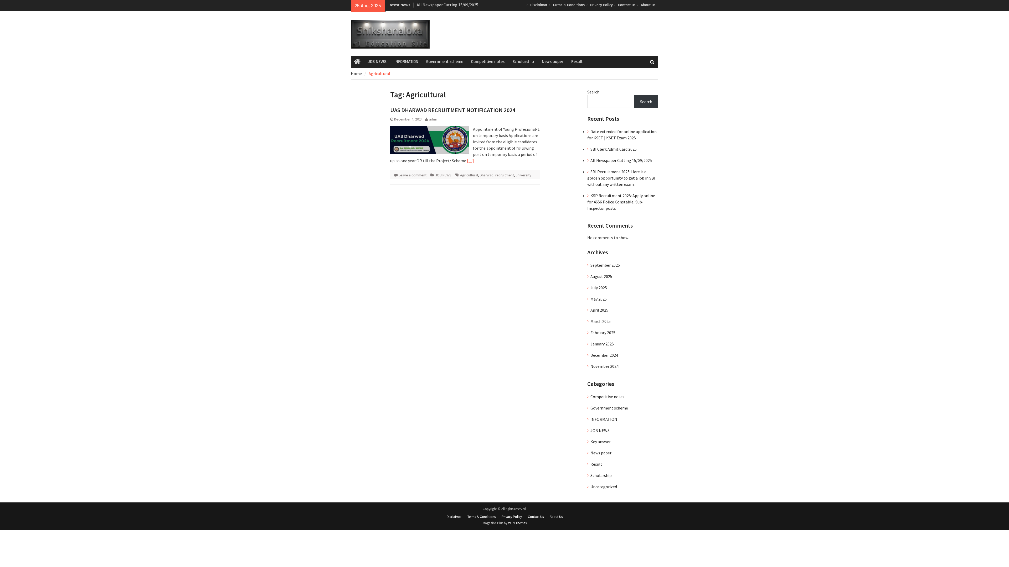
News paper (552, 62)
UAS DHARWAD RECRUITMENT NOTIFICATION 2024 (452, 110)
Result (577, 62)
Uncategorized (603, 486)
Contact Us (627, 5)
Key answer (600, 441)
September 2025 (605, 265)
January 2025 (602, 343)
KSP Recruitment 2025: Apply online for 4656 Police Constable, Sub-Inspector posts (621, 202)
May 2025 (598, 299)
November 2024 (604, 366)
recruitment (504, 175)
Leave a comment (412, 175)
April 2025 (599, 310)
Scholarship (523, 62)
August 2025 (601, 276)
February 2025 (602, 332)
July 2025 (598, 287)
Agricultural (469, 175)
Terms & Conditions (569, 5)
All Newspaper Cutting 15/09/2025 (447, 4)
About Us (648, 5)
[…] (470, 160)
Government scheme (444, 62)
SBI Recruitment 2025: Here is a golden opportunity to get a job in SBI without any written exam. (621, 178)
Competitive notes (487, 62)
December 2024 (604, 355)
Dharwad (486, 175)
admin (434, 119)
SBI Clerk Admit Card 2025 (613, 149)
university (523, 175)
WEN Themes (517, 523)
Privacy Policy (601, 5)
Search (593, 91)
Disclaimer (538, 5)
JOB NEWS (377, 62)
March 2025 (600, 321)
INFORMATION (406, 62)
